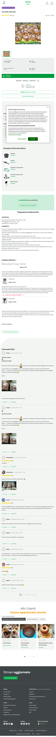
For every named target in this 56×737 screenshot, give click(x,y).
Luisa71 (8, 500)
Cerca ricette (7, 692)
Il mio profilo (39, 689)
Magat (42, 647)
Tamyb (8, 353)
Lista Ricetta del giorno (10, 699)
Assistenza (6, 712)
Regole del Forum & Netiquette (12, 714)
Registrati (31, 694)
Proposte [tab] (42, 619)
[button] (4, 3)
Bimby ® (6, 707)
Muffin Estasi (7, 643)
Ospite (29, 84)
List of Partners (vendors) (14, 134)
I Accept (33, 139)
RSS (30, 712)
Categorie (6, 694)
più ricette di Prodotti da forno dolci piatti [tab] (14, 619)
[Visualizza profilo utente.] (22, 86)
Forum (5, 702)
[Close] (47, 107)
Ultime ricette (7, 696)
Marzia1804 (8, 645)
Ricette (5, 689)
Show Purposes (22, 139)
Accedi (31, 692)
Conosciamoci (7, 710)
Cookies (38, 734)
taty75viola (25, 647)
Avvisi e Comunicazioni (10, 705)
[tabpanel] (28, 641)
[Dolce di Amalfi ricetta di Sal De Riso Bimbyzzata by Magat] (46, 631)
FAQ (33, 734)
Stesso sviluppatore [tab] (32, 619)
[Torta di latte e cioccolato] (28, 631)
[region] (28, 124)
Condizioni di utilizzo (29, 730)
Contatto (20, 730)
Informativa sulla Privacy (41, 730)
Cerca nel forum (33, 707)
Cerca (30, 702)
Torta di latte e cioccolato (25, 644)
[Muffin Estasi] (10, 631)
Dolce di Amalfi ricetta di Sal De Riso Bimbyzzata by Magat (45, 644)
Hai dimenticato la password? (37, 696)
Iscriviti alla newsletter (10, 678)
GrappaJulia (9, 472)
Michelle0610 (9, 457)
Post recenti (32, 699)
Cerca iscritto (32, 710)
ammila (8, 564)
